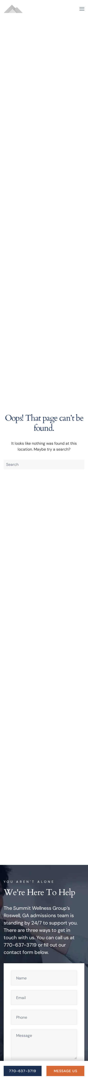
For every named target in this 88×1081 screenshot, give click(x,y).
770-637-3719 (22, 1071)
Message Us (65, 1071)
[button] (81, 9)
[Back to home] (13, 9)
